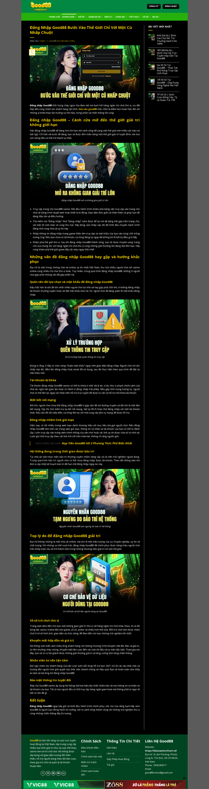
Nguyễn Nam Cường (66, 41)
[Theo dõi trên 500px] (63, 773)
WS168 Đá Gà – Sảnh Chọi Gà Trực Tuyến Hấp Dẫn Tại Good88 (167, 54)
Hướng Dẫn (68, 17)
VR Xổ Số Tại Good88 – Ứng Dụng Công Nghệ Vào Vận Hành (168, 83)
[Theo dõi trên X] (43, 773)
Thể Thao (134, 17)
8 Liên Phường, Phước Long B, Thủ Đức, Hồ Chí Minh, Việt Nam (161, 758)
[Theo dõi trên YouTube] (58, 773)
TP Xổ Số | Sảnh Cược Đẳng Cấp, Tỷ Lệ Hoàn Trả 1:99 (167, 97)
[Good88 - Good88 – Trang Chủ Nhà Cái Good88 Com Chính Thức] (41, 6)
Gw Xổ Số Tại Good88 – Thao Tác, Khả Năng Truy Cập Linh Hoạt (167, 69)
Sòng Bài (120, 17)
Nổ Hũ (81, 17)
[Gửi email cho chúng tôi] (48, 773)
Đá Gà (155, 17)
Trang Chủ (54, 17)
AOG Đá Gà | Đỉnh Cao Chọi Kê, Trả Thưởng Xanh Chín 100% (167, 39)
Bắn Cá (108, 17)
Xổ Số (145, 17)
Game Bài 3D (94, 17)
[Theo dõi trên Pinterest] (53, 773)
